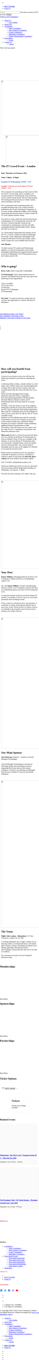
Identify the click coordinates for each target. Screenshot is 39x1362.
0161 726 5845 (9, 1277)
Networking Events (11, 1256)
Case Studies (13, 1320)
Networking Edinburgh (17, 1258)
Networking (8, 1336)
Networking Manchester (17, 1262)
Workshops (8, 1268)
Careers (11, 1342)
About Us (7, 1318)
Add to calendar (10, 1088)
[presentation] (18, 1138)
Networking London (16, 1266)
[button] (11, 314)
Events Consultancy (15, 1252)
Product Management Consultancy (20, 1334)
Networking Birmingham (17, 1264)
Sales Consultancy (15, 1248)
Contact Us (8, 1340)
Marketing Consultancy (17, 1254)
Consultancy (8, 1246)
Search (8, 14)
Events (11, 1338)
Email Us (7, 1279)
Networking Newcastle (16, 1260)
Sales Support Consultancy (18, 1250)
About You (8, 1322)
